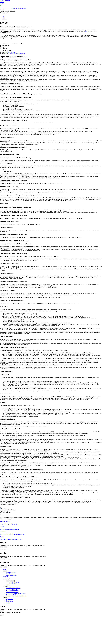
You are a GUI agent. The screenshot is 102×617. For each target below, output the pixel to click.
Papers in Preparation (14, 582)
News (4, 577)
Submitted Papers (13, 583)
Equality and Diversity (11, 575)
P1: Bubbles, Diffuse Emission (13, 588)
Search (2, 3)
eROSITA (5, 576)
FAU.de (2, 2)
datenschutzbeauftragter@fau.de (17, 53)
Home (4, 569)
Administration (9, 601)
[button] (51, 523)
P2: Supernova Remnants (12, 589)
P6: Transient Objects (11, 594)
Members (8, 600)
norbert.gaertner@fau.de (9, 52)
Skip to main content (5, 0)
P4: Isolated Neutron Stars (12, 592)
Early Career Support (11, 573)
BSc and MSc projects (11, 572)
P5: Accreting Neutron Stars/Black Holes (15, 593)
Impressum (87, 31)
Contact (8, 603)
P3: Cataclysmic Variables (12, 590)
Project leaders (9, 599)
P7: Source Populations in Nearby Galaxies (16, 596)
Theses (7, 585)
